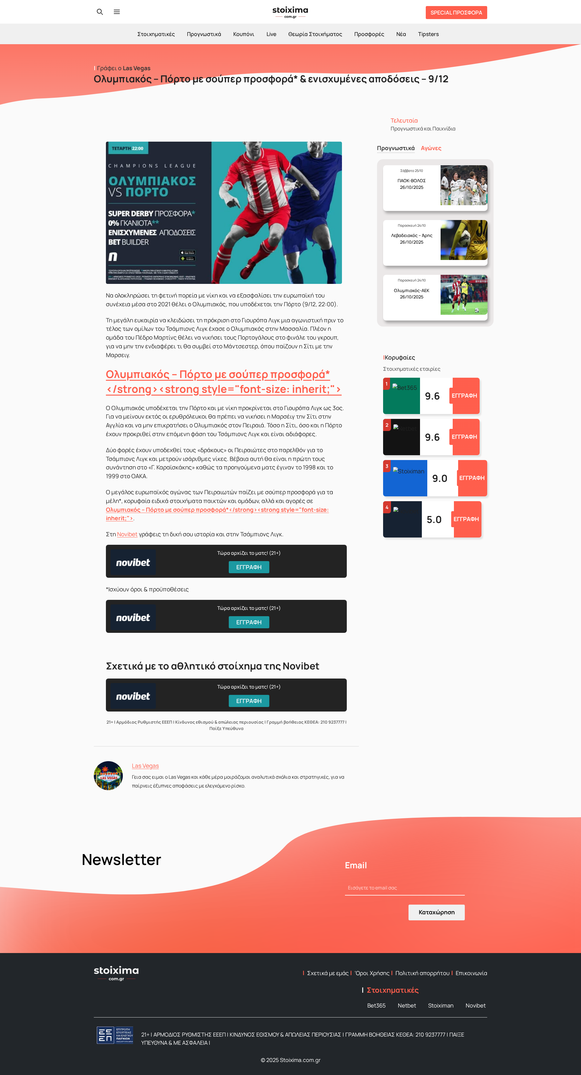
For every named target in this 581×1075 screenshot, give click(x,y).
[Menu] (117, 12)
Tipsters (428, 34)
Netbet (407, 1005)
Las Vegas (145, 766)
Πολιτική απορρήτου (423, 973)
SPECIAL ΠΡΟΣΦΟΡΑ (456, 12)
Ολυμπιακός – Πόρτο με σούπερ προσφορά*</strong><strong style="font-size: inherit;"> (224, 381)
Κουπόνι (243, 34)
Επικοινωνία (471, 973)
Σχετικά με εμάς (328, 973)
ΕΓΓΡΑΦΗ (464, 395)
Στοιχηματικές (156, 34)
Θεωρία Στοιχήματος (315, 34)
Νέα (401, 34)
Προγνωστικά (204, 34)
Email (356, 865)
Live (271, 34)
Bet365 (376, 1005)
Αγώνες (431, 148)
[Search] (100, 12)
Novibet (127, 534)
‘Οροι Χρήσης (372, 973)
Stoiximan (441, 1005)
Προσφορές (369, 34)
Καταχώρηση (437, 912)
